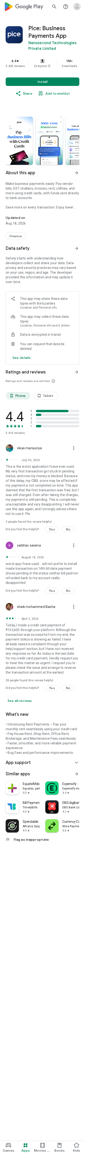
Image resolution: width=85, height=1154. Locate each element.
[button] (49, 66)
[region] (42, 63)
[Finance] (16, 236)
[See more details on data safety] (22, 357)
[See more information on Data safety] (76, 248)
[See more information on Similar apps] (76, 774)
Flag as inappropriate (27, 839)
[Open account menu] (77, 6)
